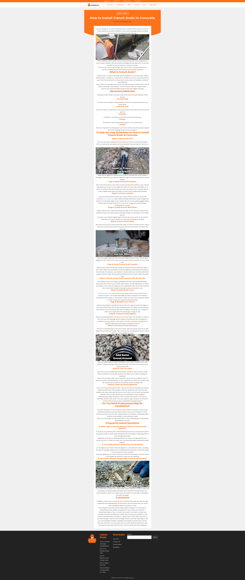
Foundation (120, 5)
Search (129, 534)
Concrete (110, 5)
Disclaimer (138, 1)
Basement (153, 5)
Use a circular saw (108, 199)
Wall (129, 5)
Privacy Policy (127, 1)
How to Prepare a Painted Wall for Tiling (105, 570)
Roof (144, 5)
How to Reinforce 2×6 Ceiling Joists (104, 558)
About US (106, 1)
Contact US (116, 1)
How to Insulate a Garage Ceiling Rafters (105, 544)
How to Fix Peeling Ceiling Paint (104, 551)
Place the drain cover (104, 293)
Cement (136, 5)
